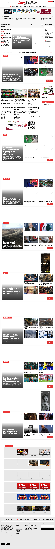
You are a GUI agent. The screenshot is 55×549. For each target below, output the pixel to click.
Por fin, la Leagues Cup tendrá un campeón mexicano (11, 379)
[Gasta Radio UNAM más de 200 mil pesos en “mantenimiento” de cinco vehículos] (12, 287)
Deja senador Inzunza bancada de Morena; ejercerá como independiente (38, 32)
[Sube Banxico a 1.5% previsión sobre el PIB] (46, 227)
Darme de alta (47, 102)
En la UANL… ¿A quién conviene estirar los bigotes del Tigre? (45, 284)
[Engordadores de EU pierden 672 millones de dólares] (46, 322)
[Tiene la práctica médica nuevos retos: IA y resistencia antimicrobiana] (7, 93)
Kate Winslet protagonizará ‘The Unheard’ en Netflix (8, 19)
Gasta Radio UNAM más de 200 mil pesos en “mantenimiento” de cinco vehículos (12, 290)
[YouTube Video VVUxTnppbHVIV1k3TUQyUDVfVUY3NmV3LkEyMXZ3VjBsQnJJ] (33, 508)
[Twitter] (51, 52)
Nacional (2, 31)
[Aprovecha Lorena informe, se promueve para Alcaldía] (31, 60)
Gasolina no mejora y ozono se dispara (45, 201)
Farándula (25, 433)
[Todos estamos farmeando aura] (46, 290)
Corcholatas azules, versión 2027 (29, 283)
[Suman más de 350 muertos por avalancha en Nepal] (31, 322)
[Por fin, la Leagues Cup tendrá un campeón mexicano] (12, 375)
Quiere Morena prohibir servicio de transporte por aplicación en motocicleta (30, 79)
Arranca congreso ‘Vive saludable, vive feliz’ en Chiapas (20, 101)
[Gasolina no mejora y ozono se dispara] (46, 195)
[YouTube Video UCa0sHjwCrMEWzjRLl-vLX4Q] (22, 497)
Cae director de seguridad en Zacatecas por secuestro (5, 34)
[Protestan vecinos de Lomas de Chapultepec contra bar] (46, 151)
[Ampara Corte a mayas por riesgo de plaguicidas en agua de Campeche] (38, 37)
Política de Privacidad (50, 530)
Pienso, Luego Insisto (42, 282)
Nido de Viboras (26, 282)
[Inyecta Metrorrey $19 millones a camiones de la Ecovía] (46, 60)
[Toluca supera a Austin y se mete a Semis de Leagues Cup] (46, 378)
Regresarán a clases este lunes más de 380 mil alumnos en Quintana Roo (20, 112)
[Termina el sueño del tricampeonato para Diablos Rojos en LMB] (31, 366)
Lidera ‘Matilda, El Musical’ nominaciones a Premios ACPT (32, 19)
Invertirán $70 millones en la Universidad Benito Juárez (33, 101)
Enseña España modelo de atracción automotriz (49, 33)
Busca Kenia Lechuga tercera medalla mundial (30, 384)
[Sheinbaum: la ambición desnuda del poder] (31, 290)
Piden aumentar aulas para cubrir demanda (12, 76)
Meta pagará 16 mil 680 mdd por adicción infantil (45, 340)
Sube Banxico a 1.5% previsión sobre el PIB (45, 233)
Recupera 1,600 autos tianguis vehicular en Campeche (19, 108)
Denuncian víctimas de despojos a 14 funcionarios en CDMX (30, 158)
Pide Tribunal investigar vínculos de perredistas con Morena (45, 145)
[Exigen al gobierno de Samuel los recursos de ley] (31, 195)
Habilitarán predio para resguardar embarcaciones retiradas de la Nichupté (7, 108)
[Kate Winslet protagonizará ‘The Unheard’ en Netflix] (12, 425)
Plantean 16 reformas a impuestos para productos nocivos (45, 246)
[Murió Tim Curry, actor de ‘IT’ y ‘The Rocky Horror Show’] (31, 429)
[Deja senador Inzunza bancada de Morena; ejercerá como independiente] (38, 26)
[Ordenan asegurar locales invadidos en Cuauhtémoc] (46, 72)
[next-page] (53, 16)
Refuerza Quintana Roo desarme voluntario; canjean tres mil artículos (49, 42)
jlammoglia (3, 104)
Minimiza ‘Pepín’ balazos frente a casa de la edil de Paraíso (33, 112)
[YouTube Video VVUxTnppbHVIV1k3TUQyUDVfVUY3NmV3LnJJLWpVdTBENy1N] (44, 508)
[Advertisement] (27, 171)
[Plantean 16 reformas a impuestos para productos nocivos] (46, 239)
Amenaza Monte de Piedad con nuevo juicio (30, 246)
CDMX (24, 143)
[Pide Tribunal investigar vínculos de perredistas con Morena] (46, 139)
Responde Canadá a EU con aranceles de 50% (5, 41)
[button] (7, 3)
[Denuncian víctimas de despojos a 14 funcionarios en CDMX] (31, 151)
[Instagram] (50, 52)
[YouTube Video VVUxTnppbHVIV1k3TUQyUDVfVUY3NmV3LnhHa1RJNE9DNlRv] (22, 508)
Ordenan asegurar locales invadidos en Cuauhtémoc (45, 79)
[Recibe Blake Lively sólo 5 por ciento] (31, 416)
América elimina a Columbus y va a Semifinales (44, 372)
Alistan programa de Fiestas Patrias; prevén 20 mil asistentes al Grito (7, 112)
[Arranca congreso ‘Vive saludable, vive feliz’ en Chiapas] (20, 93)
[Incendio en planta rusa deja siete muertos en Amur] (31, 334)
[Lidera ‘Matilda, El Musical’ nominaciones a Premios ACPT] (46, 416)
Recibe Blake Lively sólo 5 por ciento (21, 18)
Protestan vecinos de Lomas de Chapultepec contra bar (44, 158)
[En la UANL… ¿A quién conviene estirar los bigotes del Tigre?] (46, 278)
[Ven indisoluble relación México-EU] (31, 227)
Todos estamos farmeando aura (44, 295)
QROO (45, 40)
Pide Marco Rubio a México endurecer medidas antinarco (11, 336)
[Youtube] (53, 52)
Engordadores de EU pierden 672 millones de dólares (46, 328)
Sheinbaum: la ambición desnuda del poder (30, 296)
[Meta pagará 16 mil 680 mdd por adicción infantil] (46, 334)
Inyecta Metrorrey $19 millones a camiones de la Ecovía (44, 66)
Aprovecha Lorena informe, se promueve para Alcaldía (30, 66)
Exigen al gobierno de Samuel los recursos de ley (29, 202)
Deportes (25, 370)
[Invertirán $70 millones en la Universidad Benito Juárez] (34, 93)
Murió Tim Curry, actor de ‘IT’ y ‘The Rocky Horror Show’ (30, 435)
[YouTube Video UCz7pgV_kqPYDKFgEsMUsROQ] (22, 486)
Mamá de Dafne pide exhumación (6, 37)
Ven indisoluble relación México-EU (30, 232)
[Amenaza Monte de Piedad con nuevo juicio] (31, 239)
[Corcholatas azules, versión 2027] (31, 278)
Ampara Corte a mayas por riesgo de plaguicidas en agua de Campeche (37, 42)
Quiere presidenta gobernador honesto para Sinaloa (49, 29)
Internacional (3, 42)
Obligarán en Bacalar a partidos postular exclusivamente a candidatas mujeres (19, 116)
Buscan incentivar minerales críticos (46, 18)
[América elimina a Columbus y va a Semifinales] (46, 366)
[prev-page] (2, 16)
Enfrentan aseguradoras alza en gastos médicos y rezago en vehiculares (6, 116)
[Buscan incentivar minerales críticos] (12, 236)
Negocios (25, 244)
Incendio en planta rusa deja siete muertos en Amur (31, 340)
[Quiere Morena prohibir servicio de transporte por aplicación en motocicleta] (31, 72)
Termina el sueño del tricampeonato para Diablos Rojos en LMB (30, 372)
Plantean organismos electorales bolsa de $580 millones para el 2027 (34, 116)
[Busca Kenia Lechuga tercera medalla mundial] (31, 378)
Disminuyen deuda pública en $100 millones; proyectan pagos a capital (34, 108)
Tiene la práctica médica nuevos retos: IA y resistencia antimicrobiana (7, 101)
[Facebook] (48, 52)
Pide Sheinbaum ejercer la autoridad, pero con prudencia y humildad (21, 39)
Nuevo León (25, 64)
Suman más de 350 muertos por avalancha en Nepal (31, 328)
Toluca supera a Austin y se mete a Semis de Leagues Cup (45, 384)
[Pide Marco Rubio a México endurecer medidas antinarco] (12, 331)
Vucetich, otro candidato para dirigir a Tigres (48, 46)
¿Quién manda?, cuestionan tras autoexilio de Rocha (49, 37)
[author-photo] (1, 104)
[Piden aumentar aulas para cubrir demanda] (12, 69)
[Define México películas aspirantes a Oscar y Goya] (46, 429)
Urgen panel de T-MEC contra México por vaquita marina (5, 45)
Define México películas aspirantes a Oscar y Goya (45, 435)
